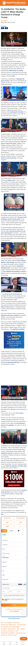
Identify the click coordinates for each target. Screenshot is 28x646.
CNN (17, 630)
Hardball (23, 628)
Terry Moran (4, 628)
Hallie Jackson (12, 624)
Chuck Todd (16, 622)
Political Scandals (12, 635)
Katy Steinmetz (4, 626)
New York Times (12, 628)
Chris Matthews (8, 622)
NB (10, 626)
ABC (2, 622)
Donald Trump (4, 624)
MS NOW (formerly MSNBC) (7, 633)
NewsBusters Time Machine (7, 630)
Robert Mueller (15, 626)
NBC (18, 628)
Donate (23, 638)
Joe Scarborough (21, 624)
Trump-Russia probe (20, 633)
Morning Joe (4, 635)
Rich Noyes (4, 20)
